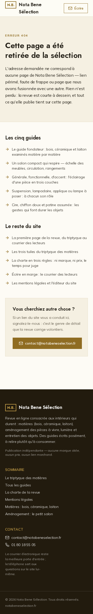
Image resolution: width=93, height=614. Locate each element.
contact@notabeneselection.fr (50, 343)
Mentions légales (19, 499)
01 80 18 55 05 (23, 544)
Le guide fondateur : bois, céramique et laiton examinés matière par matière (49, 152)
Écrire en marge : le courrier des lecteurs (45, 274)
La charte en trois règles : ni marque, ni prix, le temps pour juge (49, 263)
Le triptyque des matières (26, 478)
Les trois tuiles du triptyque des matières (45, 251)
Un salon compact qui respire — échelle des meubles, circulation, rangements (48, 166)
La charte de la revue (22, 492)
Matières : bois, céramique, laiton (32, 506)
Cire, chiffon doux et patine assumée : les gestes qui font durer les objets (45, 207)
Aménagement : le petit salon (29, 514)
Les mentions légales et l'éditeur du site (44, 283)
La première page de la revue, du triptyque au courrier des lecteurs (49, 240)
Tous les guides (18, 485)
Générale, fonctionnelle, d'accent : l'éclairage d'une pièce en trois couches (48, 180)
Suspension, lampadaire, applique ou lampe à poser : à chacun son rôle (49, 193)
